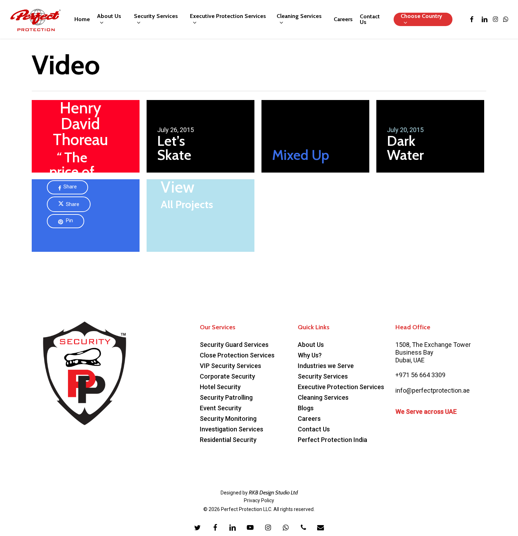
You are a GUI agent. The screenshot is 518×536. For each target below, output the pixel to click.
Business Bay (414, 352)
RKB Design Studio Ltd (273, 492)
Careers (309, 418)
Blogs (306, 408)
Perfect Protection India (332, 439)
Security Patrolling (226, 397)
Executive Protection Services (341, 387)
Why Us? (310, 355)
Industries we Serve (326, 365)
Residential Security (228, 439)
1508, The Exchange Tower (433, 344)
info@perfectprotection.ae (432, 390)
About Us (311, 344)
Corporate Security (227, 376)
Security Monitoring (228, 418)
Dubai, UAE (410, 360)
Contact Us (314, 429)
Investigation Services (231, 429)
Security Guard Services (234, 344)
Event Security (220, 408)
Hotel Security (220, 387)
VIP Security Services (230, 365)
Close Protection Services (237, 355)
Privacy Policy (259, 500)
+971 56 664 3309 (420, 375)
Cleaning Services (323, 397)
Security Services (323, 376)
